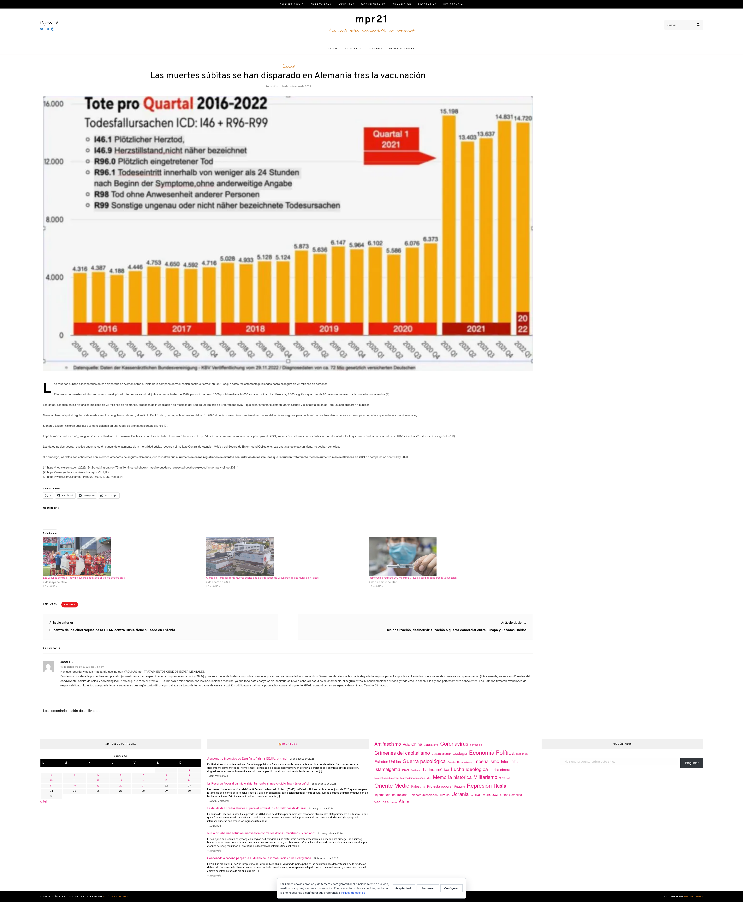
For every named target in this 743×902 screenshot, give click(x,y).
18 (74, 785)
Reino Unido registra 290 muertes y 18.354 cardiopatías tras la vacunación (413, 578)
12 (98, 780)
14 (143, 780)
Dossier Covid (292, 4)
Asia (406, 744)
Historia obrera (464, 762)
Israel (405, 770)
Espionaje (522, 754)
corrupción (476, 744)
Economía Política (491, 752)
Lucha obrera (500, 769)
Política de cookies (115, 896)
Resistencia (453, 4)
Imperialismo (486, 761)
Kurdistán (416, 770)
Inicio (334, 48)
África (405, 801)
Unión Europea (484, 794)
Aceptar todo (404, 888)
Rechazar (428, 888)
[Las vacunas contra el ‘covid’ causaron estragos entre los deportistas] (122, 556)
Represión (479, 785)
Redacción (271, 86)
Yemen (393, 802)
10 (51, 780)
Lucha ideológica (469, 768)
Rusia (500, 785)
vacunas (69, 604)
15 (166, 780)
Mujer (509, 778)
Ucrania (460, 793)
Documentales (373, 4)
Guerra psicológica (424, 760)
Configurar (451, 888)
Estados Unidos (387, 761)
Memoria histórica (452, 776)
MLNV (502, 778)
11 (74, 780)
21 (143, 785)
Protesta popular (440, 786)
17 (51, 785)
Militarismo (485, 776)
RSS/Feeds (289, 744)
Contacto (354, 48)
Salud (288, 66)
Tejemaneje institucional (391, 794)
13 (121, 780)
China (416, 744)
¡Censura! (346, 4)
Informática (510, 761)
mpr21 (371, 20)
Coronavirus (454, 743)
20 (120, 785)
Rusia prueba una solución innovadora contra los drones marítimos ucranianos (261, 833)
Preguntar (691, 763)
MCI (429, 778)
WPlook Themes (693, 896)
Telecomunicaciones (424, 794)
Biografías (427, 4)
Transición (402, 4)
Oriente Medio (391, 785)
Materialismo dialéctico (386, 778)
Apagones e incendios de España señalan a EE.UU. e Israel (247, 759)
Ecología (460, 753)
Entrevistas (321, 4)
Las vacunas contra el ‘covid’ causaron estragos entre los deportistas (84, 578)
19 (98, 785)
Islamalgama (387, 769)
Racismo (459, 786)
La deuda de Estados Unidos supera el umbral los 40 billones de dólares (256, 808)
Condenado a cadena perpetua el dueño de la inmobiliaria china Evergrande (259, 858)
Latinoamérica (436, 769)
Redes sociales (402, 48)
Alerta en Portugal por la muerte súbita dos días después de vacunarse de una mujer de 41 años (262, 578)
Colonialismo (431, 744)
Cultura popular (441, 753)
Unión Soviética (511, 794)
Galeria (376, 48)
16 (189, 780)
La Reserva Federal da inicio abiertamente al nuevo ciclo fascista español (258, 784)
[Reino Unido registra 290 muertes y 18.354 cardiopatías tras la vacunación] (448, 556)
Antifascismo (387, 743)
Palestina (418, 786)
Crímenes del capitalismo (402, 752)
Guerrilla (451, 762)
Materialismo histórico (412, 778)
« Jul (43, 802)
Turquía (444, 794)
